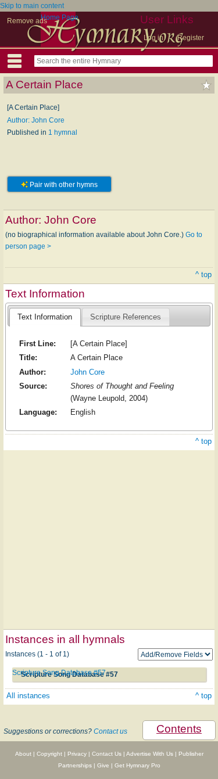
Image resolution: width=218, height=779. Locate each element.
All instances (28, 695)
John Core (87, 372)
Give (103, 765)
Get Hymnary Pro (137, 765)
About (23, 754)
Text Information (44, 317)
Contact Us (106, 754)
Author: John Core (36, 120)
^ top (203, 274)
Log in (153, 38)
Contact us (110, 731)
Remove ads (27, 21)
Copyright (49, 754)
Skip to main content (32, 6)
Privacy (77, 754)
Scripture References (125, 317)
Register (190, 38)
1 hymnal (62, 132)
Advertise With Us (149, 754)
